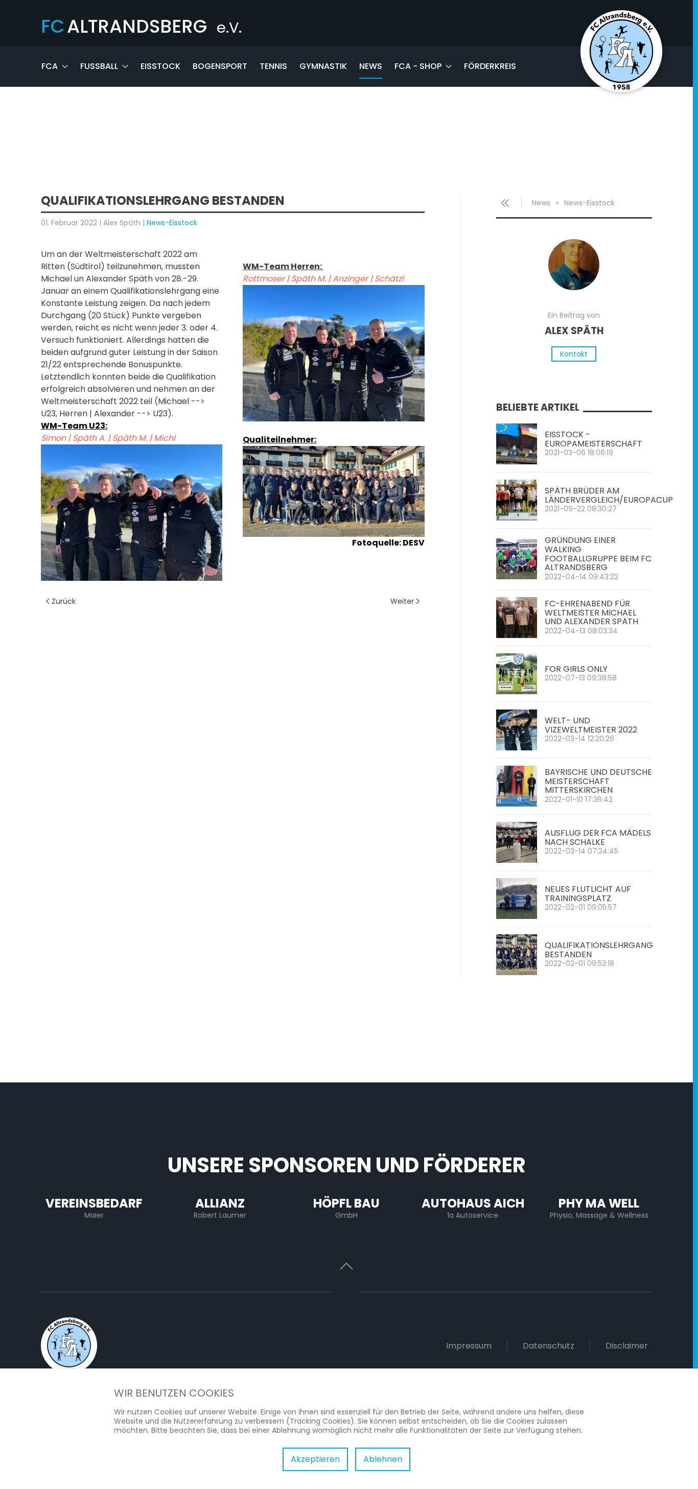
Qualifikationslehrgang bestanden (599, 949)
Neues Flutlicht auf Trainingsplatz (588, 893)
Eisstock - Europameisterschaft (593, 439)
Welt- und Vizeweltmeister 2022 (591, 725)
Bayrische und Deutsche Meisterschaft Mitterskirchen (598, 781)
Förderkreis (490, 66)
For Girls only (576, 669)
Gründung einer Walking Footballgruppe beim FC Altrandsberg (598, 553)
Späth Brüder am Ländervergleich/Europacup (609, 495)
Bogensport (220, 66)
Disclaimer (627, 1346)
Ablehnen (382, 1459)
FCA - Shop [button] (417, 66)
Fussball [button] (99, 66)
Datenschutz (548, 1346)
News (370, 66)
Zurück (64, 601)
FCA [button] (49, 66)
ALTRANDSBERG (141, 26)
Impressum (469, 1346)
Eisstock (160, 66)
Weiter (402, 601)
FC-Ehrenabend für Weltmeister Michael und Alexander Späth (591, 612)
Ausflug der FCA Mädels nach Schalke (598, 837)
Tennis (273, 66)
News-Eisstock (172, 223)
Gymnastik (323, 66)
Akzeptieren (315, 1459)
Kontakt (574, 354)
